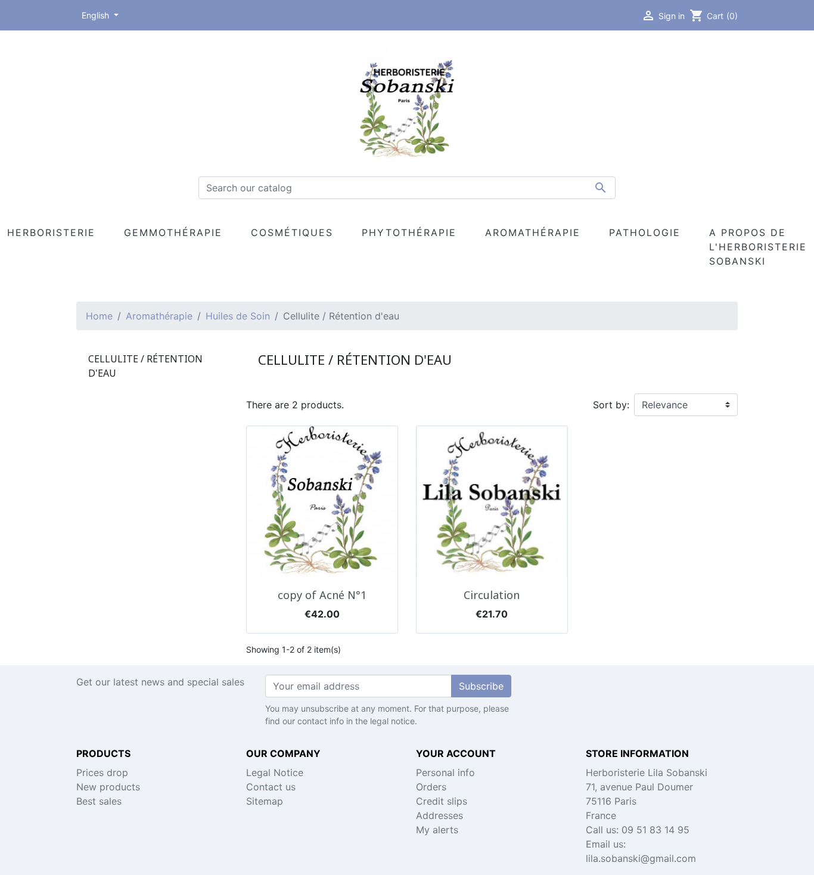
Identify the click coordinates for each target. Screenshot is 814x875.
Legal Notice (274, 772)
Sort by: (611, 405)
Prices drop (102, 772)
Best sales (99, 801)
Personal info (445, 772)
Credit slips (441, 801)
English (96, 15)
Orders (431, 787)
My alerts (437, 830)
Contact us (271, 787)
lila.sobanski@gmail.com (641, 858)
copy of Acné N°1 (322, 595)
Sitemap (264, 801)
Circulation (492, 595)
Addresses (439, 815)
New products (108, 787)
